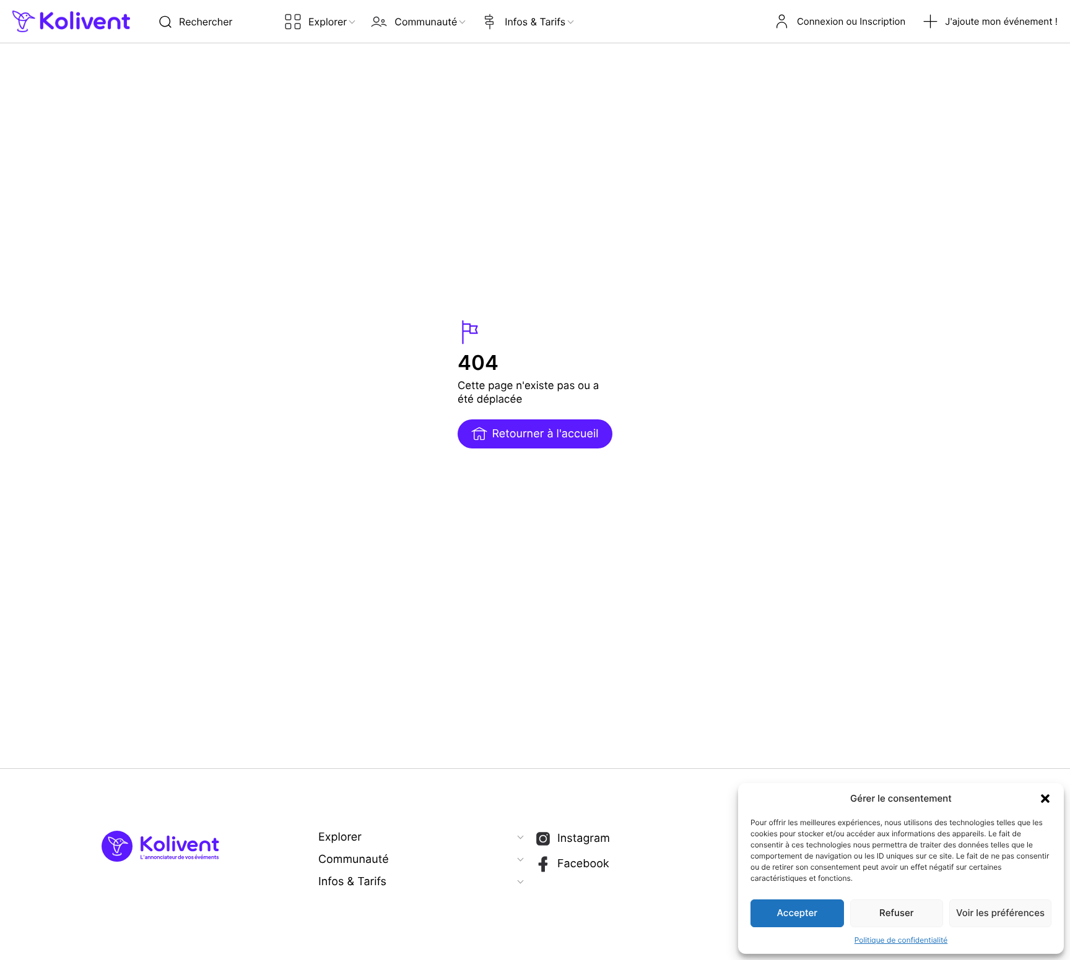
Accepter (797, 913)
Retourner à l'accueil (545, 433)
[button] (1045, 798)
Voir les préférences (1000, 913)
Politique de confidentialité (901, 940)
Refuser (896, 913)
